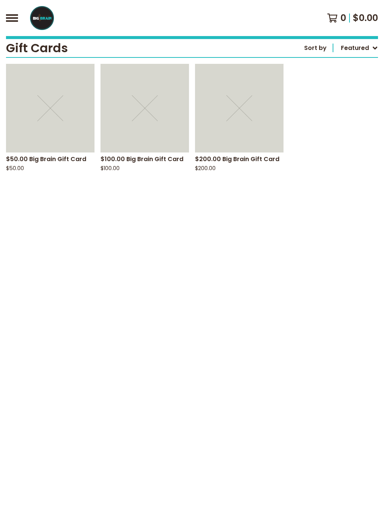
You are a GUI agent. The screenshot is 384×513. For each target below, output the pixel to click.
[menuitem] (341, 48)
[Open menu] (12, 18)
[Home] (42, 18)
